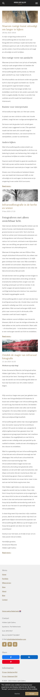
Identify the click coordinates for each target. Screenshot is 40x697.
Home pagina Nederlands (11, 611)
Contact (4, 600)
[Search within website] (3, 3)
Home (4, 574)
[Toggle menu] (36, 3)
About (4, 591)
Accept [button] (31, 694)
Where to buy (6, 583)
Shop (3, 587)
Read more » (6, 186)
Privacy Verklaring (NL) (9, 672)
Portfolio (5, 579)
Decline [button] (17, 694)
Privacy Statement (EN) (9, 676)
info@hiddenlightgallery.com (16, 639)
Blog (3, 595)
